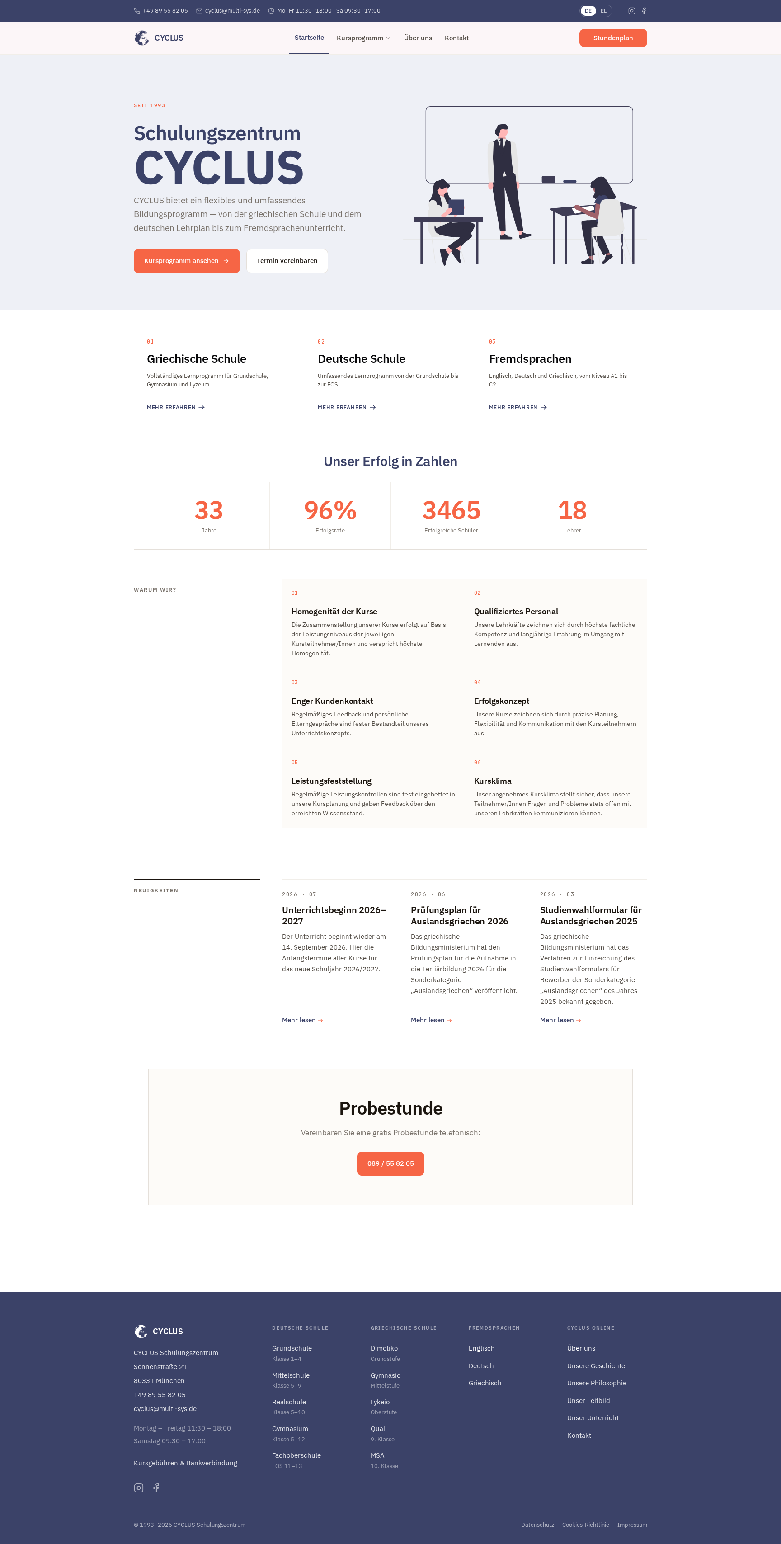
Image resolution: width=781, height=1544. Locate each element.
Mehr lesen (302, 1020)
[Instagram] (631, 10)
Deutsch (481, 1365)
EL (604, 10)
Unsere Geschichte (596, 1365)
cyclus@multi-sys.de (232, 10)
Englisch (482, 1348)
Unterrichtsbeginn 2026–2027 (334, 915)
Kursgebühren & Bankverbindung (185, 1463)
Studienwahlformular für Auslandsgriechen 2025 (591, 915)
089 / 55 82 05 (390, 1163)
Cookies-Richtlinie (585, 1525)
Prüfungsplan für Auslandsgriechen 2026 (459, 915)
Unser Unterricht (593, 1417)
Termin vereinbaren (287, 260)
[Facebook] (643, 10)
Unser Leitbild (588, 1400)
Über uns (581, 1348)
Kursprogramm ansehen (181, 260)
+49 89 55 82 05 (165, 10)
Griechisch (485, 1383)
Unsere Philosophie (596, 1383)
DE (588, 10)
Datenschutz (537, 1525)
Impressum (632, 1525)
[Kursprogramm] (388, 38)
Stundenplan (613, 37)
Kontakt (579, 1435)
